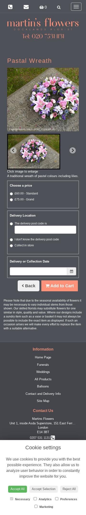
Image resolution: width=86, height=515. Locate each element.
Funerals (43, 364)
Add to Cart (61, 285)
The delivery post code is (31, 223)
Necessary (22, 499)
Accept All (18, 489)
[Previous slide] (13, 150)
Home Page (43, 357)
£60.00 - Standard (26, 193)
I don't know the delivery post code (37, 239)
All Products (43, 379)
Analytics (45, 499)
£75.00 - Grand (24, 199)
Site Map (43, 401)
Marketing (46, 507)
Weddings (43, 372)
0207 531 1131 (41, 438)
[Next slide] (73, 150)
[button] (33, 151)
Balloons (43, 386)
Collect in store (24, 245)
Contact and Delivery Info (43, 394)
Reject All (69, 489)
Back (29, 285)
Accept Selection (43, 489)
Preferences (68, 499)
